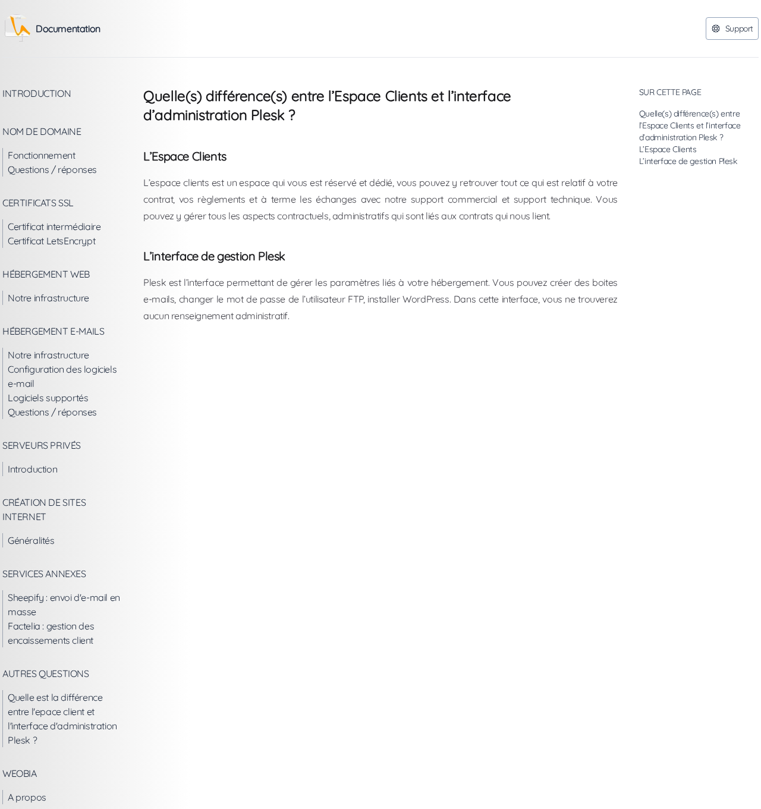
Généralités (31, 540)
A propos (27, 797)
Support (739, 28)
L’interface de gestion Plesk (688, 161)
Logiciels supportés (48, 398)
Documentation (68, 28)
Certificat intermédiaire (54, 226)
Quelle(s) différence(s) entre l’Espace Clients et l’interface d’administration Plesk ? (690, 125)
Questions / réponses (52, 169)
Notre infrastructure (48, 298)
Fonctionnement (41, 155)
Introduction (36, 93)
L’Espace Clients (668, 149)
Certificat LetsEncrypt (51, 241)
